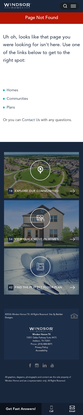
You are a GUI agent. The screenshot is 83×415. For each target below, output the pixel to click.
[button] (65, 6)
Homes (12, 90)
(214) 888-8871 (45, 344)
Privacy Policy (41, 347)
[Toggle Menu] (73, 6)
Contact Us (31, 120)
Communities (17, 98)
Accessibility (41, 350)
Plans (11, 107)
